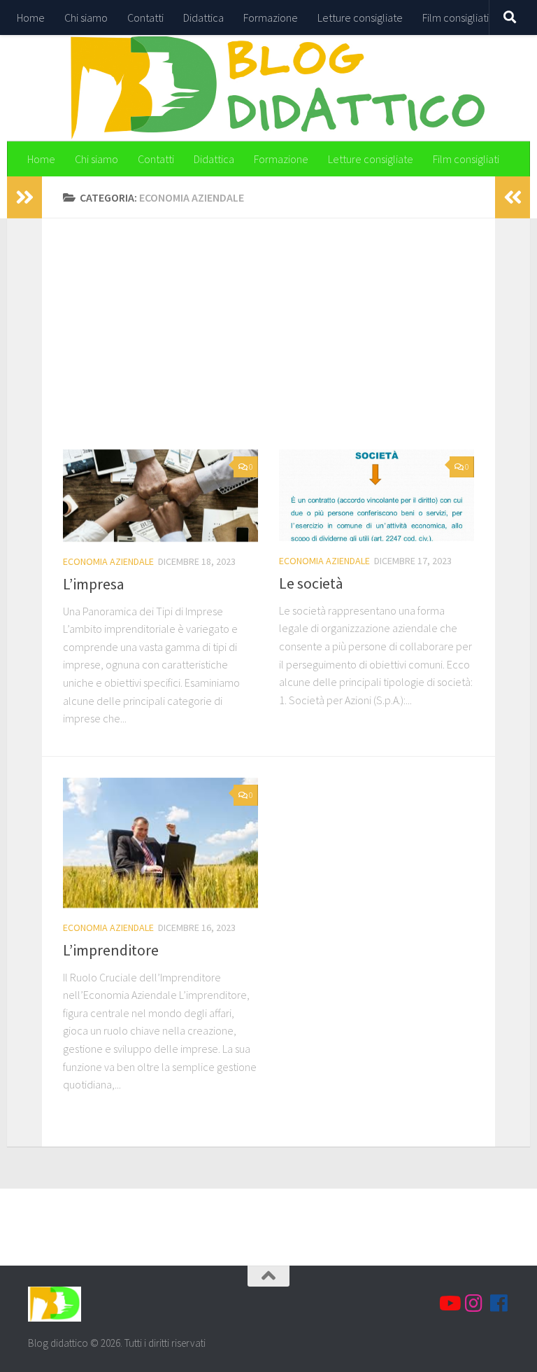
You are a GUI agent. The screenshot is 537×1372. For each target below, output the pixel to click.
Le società (311, 583)
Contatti (145, 17)
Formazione (270, 17)
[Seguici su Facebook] (499, 1303)
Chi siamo (86, 17)
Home (31, 17)
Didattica (203, 17)
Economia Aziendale (108, 561)
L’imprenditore (111, 950)
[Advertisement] (279, 344)
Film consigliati (455, 17)
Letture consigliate (360, 17)
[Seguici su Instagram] (474, 1303)
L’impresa (93, 584)
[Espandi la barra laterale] (24, 197)
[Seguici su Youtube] (449, 1303)
